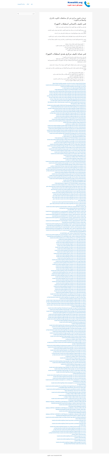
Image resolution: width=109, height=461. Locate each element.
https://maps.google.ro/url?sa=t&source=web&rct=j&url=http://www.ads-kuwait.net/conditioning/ (66, 160)
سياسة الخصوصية (21, 4)
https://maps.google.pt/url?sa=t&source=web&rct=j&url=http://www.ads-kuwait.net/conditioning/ (67, 124)
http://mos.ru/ (66, 184)
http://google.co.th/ (68, 328)
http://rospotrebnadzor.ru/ (63, 206)
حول (32, 4)
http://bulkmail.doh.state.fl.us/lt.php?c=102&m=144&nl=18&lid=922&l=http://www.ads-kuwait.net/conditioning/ (68, 397)
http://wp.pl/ (73, 99)
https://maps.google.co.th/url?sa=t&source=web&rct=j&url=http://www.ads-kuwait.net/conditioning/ (70, 339)
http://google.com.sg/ (66, 294)
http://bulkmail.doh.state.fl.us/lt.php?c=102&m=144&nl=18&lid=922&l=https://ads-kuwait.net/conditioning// (72, 394)
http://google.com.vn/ (66, 426)
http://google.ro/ (61, 139)
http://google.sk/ (61, 311)
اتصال (28, 4)
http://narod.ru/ (70, 186)
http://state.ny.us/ (60, 417)
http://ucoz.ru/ (64, 237)
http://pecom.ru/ (67, 194)
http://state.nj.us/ (66, 398)
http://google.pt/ (69, 105)
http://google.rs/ (70, 164)
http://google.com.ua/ (66, 350)
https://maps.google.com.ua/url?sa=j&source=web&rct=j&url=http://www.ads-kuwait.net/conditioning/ (67, 366)
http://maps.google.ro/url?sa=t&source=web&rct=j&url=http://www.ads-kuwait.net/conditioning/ (74, 157)
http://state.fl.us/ (66, 392)
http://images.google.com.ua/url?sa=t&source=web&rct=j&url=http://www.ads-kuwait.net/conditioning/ (73, 356)
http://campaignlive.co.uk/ (62, 379)
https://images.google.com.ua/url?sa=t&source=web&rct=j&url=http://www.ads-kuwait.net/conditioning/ (68, 359)
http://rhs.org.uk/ (60, 386)
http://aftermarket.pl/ (64, 91)
